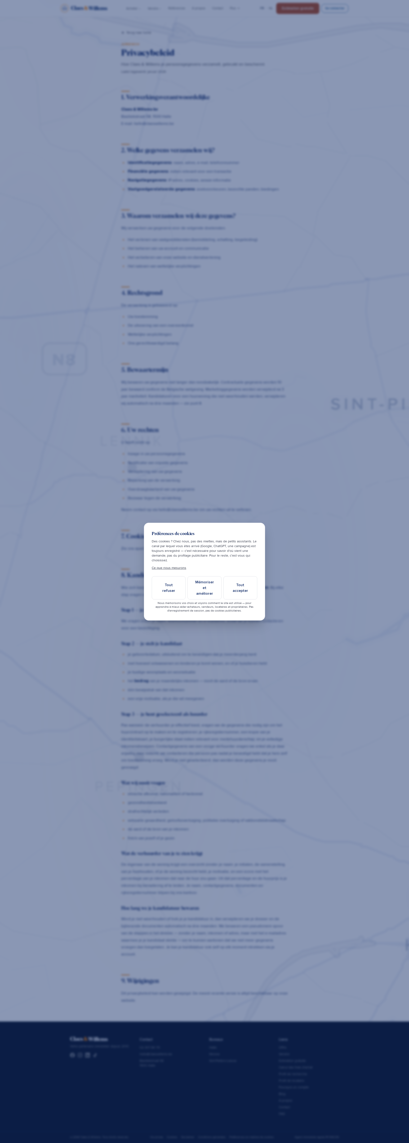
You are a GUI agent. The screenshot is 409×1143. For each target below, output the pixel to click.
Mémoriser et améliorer (204, 588)
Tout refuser (168, 588)
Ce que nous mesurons (169, 568)
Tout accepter (240, 588)
